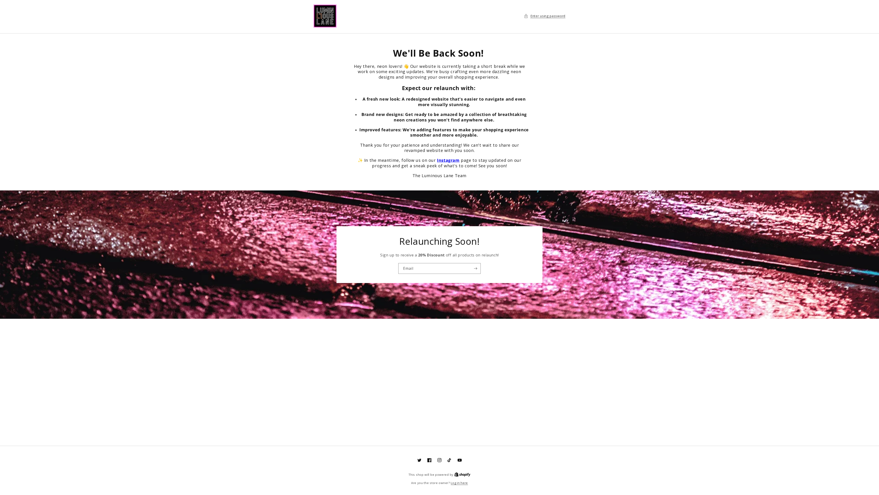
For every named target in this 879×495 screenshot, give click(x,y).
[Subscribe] (475, 268)
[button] (544, 16)
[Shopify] (462, 475)
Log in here (459, 483)
